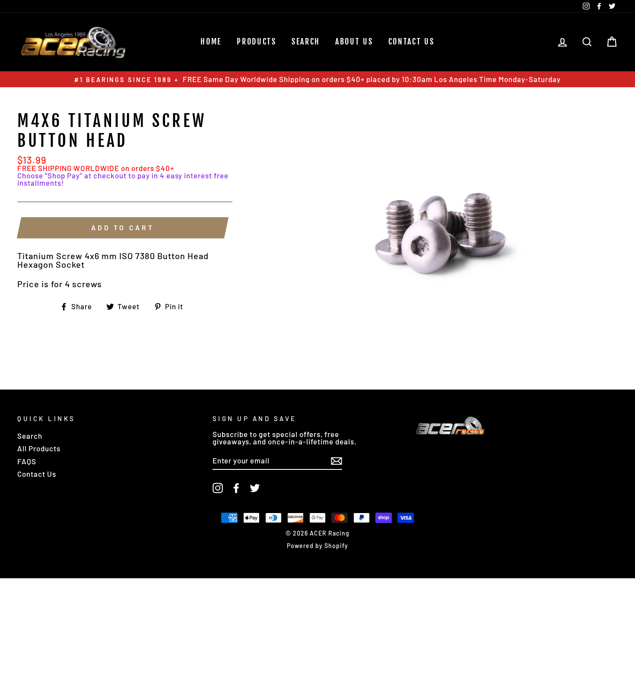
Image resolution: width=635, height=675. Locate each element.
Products (256, 41)
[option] (317, 79)
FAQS (26, 461)
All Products (38, 448)
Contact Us (411, 41)
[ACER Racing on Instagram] (218, 488)
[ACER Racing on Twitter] (255, 488)
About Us (354, 41)
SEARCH (306, 41)
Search (29, 435)
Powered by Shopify (317, 545)
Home (211, 41)
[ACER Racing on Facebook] (236, 488)
